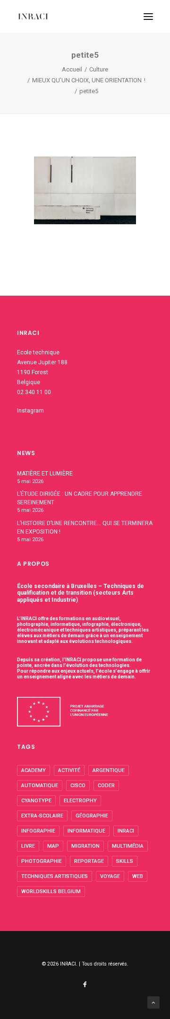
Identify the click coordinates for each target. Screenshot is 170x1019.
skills (124, 861)
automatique (39, 785)
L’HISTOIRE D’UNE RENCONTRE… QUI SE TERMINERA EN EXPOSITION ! (85, 527)
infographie (38, 831)
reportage (89, 861)
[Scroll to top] (153, 1002)
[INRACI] (33, 16)
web (137, 876)
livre (28, 846)
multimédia (128, 846)
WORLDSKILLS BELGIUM (51, 891)
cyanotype (36, 801)
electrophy (80, 801)
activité (69, 770)
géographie (92, 816)
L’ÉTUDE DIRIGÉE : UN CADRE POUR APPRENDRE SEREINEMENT (79, 498)
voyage (110, 876)
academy (33, 770)
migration (85, 846)
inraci (126, 831)
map (53, 846)
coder (106, 785)
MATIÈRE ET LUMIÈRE (45, 473)
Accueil (72, 69)
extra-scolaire (42, 816)
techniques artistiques (54, 876)
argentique (109, 770)
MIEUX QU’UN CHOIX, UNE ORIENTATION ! (88, 80)
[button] (148, 16)
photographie (41, 861)
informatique (86, 831)
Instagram (30, 410)
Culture (98, 69)
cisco (77, 785)
